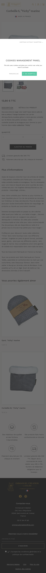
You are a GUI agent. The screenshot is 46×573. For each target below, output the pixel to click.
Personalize (14, 74)
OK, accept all (30, 74)
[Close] (23, 286)
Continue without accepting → (31, 42)
